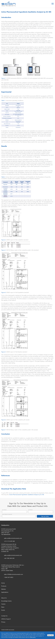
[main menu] (53, 4)
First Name (4, 509)
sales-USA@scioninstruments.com (13, 574)
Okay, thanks (50, 635)
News (2, 607)
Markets (3, 589)
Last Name (30, 509)
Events (3, 610)
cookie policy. (33, 637)
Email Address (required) (7, 514)
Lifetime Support (6, 619)
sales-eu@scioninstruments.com (13, 538)
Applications (4, 592)
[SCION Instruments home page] (8, 6)
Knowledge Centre (6, 601)
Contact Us (4, 616)
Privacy (3, 622)
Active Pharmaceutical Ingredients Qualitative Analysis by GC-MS (26, 494)
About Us (4, 598)
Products (3, 586)
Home (3, 583)
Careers (3, 604)
